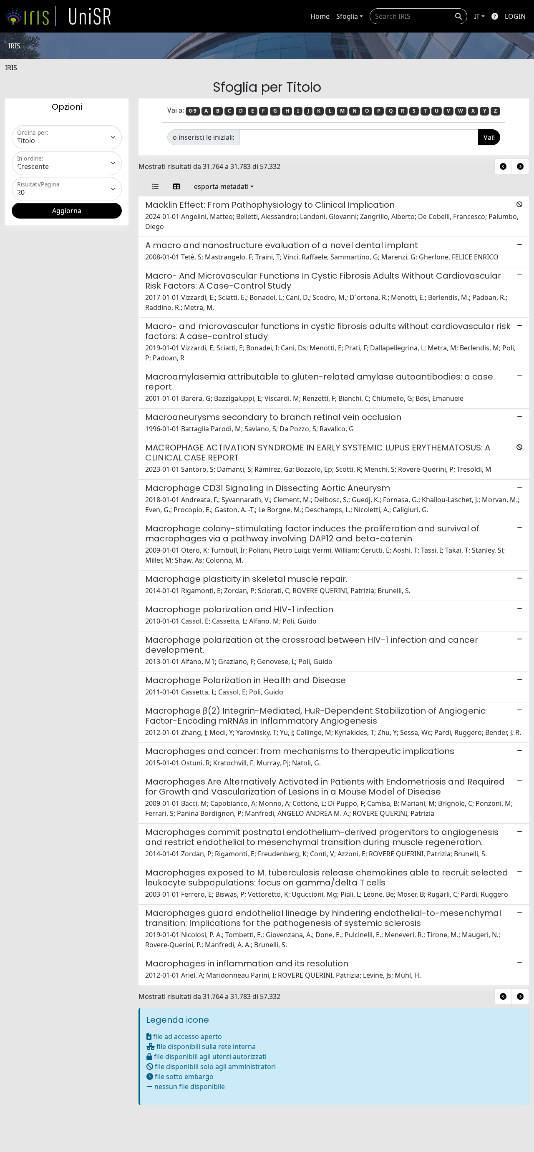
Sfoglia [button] (347, 16)
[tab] (155, 186)
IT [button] (477, 16)
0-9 (192, 110)
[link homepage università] (90, 16)
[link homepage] (30, 16)
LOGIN (515, 16)
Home (320, 16)
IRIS (11, 67)
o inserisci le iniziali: (203, 137)
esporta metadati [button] (221, 186)
